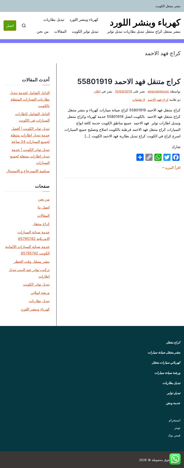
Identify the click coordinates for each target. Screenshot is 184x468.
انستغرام (174, 420)
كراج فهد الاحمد (158, 99)
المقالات (60, 31)
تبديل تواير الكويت (85, 31)
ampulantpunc (158, 91)
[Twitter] (166, 157)
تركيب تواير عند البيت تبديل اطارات (29, 272)
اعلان (97, 91)
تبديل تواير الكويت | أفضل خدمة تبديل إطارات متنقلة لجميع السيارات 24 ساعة (30, 135)
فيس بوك (174, 435)
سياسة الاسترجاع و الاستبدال (28, 171)
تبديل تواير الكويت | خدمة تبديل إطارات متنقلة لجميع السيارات (30, 156)
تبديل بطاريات (53, 19)
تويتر (177, 427)
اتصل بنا (44, 207)
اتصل (10, 25)
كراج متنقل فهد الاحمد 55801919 (128, 81)
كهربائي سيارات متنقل (166, 362)
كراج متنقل (41, 224)
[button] (175, 459)
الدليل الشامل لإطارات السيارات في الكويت (32, 117)
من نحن (42, 31)
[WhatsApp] (157, 157)
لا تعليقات (138, 99)
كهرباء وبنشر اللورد (145, 22)
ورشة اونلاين (40, 292)
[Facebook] (175, 157)
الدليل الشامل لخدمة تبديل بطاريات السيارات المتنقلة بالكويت (30, 99)
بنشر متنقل (173, 352)
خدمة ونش (173, 403)
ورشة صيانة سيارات (167, 373)
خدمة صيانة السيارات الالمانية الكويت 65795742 (27, 249)
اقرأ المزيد (172, 167)
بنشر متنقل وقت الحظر (32, 261)
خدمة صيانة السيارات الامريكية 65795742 (34, 235)
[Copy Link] (149, 157)
